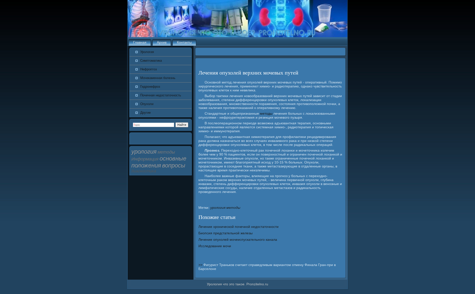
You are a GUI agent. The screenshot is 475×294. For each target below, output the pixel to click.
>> (200, 265)
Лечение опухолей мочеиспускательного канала (237, 239)
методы (266, 113)
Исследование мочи (214, 246)
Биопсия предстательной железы (225, 233)
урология (217, 208)
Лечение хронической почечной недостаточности (238, 227)
